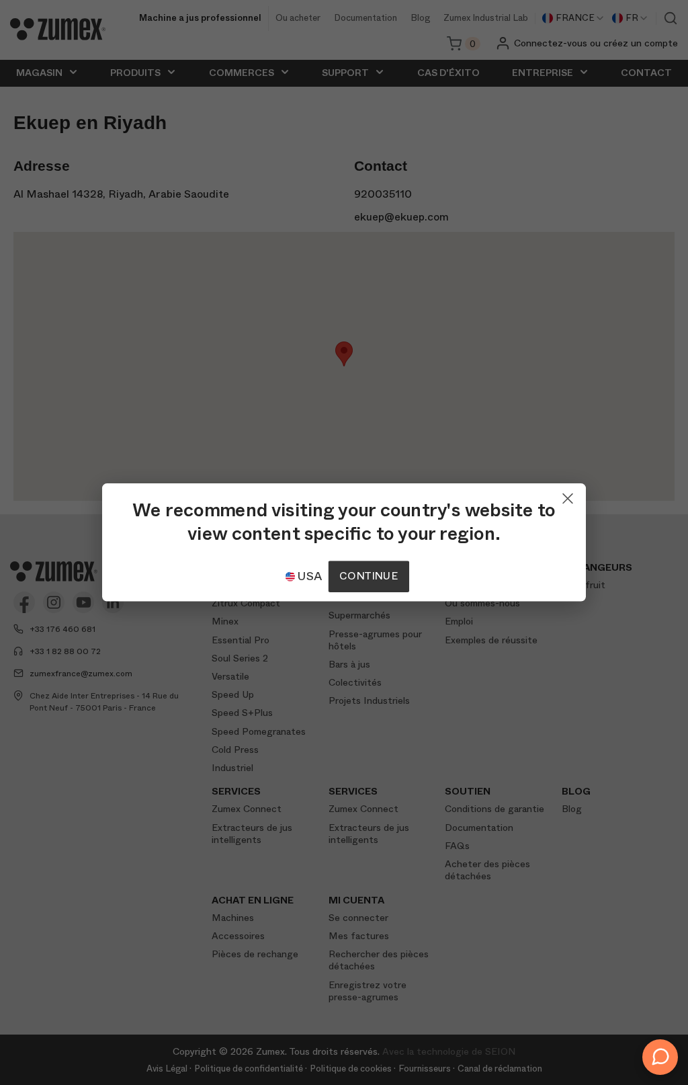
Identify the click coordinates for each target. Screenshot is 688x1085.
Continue (368, 576)
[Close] (568, 495)
